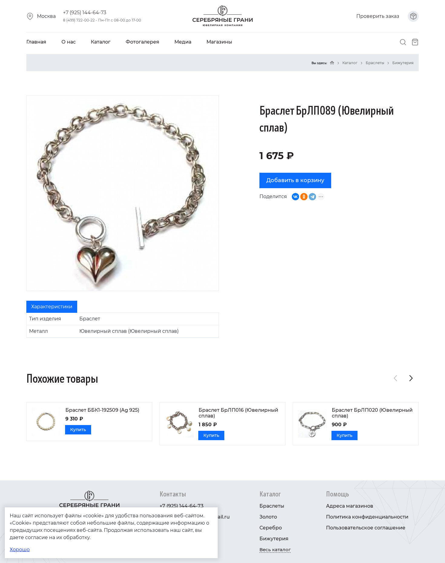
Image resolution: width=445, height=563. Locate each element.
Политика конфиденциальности (367, 517)
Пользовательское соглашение (365, 528)
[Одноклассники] (304, 196)
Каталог (100, 42)
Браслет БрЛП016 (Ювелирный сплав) (238, 413)
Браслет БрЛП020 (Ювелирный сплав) (372, 413)
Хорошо (20, 549)
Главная (36, 42)
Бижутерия (403, 63)
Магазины (219, 42)
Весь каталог (275, 549)
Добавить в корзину (295, 180)
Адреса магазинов (349, 506)
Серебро (270, 528)
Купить (78, 429)
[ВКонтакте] (295, 196)
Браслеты (375, 63)
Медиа (182, 42)
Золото (268, 517)
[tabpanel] (123, 325)
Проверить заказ (378, 16)
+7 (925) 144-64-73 (84, 12)
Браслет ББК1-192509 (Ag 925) (102, 410)
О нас (68, 42)
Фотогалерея (142, 42)
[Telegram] (312, 196)
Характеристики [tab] (51, 306)
